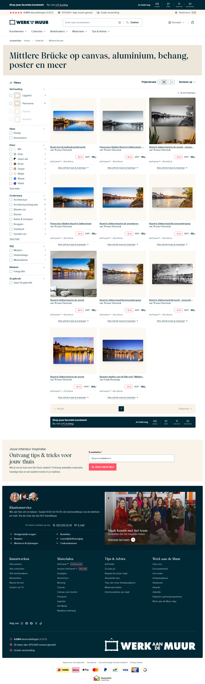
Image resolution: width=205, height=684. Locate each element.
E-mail (81, 525)
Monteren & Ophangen (26, 543)
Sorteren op (185, 82)
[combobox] (90, 22)
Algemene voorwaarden (74, 662)
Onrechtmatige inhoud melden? (113, 662)
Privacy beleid (136, 662)
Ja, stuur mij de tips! (102, 467)
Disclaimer (91, 662)
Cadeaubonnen (68, 543)
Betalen (18, 538)
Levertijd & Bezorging (71, 538)
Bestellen (65, 534)
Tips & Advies (99, 31)
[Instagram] (22, 623)
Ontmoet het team (119, 539)
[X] (36, 623)
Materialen (78, 31)
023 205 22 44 (64, 525)
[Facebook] (31, 623)
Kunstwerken (16, 31)
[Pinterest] (26, 623)
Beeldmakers (57, 31)
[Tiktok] (40, 623)
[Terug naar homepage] (28, 22)
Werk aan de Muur (166, 559)
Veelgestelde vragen (25, 534)
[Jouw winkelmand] (193, 23)
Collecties (36, 31)
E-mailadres (95, 452)
